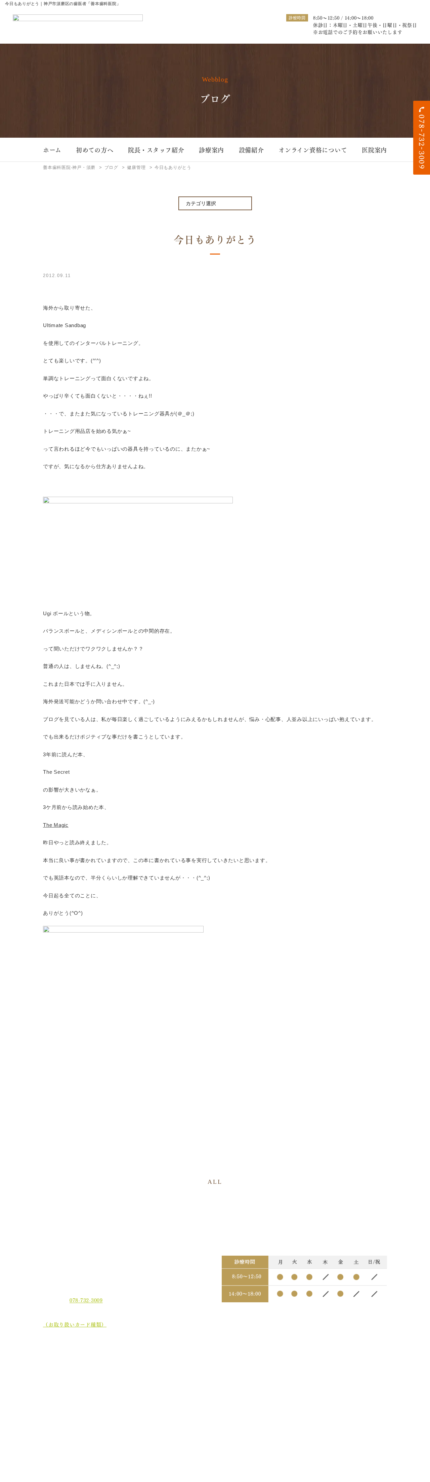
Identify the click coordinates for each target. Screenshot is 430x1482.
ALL (215, 1181)
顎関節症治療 (342, 1360)
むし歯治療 (143, 1360)
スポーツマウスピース (286, 1382)
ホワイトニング (148, 1371)
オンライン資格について (312, 149)
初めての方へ (95, 149)
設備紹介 (251, 149)
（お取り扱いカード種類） (74, 1324)
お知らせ (58, 1411)
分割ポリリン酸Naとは (75, 1399)
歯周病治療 (208, 1360)
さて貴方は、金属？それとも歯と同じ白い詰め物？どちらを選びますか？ (355, 1387)
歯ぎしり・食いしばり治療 (159, 1382)
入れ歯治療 (208, 1371)
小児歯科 (337, 1371)
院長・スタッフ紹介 (156, 149)
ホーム (52, 149)
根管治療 (272, 1360)
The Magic (56, 825)
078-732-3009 (86, 1300)
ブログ (55, 1424)
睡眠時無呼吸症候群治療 (222, 1382)
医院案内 (374, 149)
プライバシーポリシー (74, 1436)
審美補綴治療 (277, 1371)
